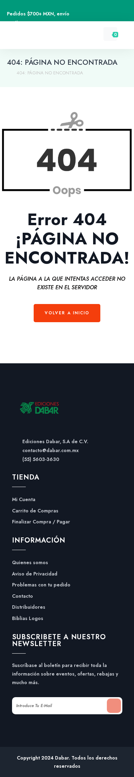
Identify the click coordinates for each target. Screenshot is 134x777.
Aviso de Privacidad (34, 574)
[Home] (8, 73)
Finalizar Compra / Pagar (41, 522)
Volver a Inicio (67, 313)
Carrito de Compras (35, 511)
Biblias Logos (27, 618)
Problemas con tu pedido (41, 585)
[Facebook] (95, 15)
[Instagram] (111, 15)
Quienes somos (30, 562)
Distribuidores (28, 607)
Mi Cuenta (23, 499)
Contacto (22, 596)
